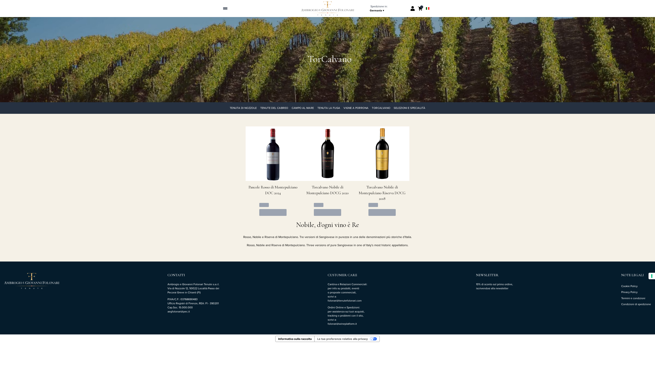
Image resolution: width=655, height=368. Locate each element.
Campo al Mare (303, 108)
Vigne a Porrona (356, 108)
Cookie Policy (629, 286)
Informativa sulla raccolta (295, 339)
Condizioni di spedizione (636, 304)
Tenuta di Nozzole (243, 108)
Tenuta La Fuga (328, 108)
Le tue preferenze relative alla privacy (342, 339)
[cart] (420, 8)
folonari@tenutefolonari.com (345, 301)
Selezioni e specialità (409, 108)
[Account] (412, 8)
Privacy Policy (629, 292)
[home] (327, 8)
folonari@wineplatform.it (343, 324)
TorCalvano (381, 108)
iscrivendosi (483, 288)
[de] (428, 4)
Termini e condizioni (633, 298)
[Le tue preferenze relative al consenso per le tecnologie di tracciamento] (652, 276)
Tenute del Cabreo (274, 108)
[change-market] (379, 8)
